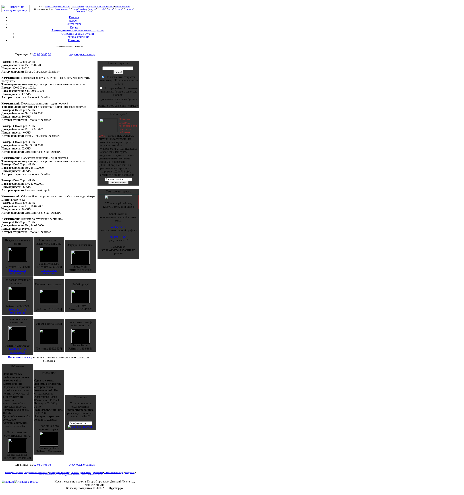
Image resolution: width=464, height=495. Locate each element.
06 (49, 54)
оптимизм (129, 9)
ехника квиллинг (77, 36)
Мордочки (129, 472)
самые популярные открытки (57, 6)
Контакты (74, 40)
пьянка (75, 9)
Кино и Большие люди (113, 472)
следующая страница (82, 54)
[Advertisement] (232, 491)
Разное (85, 475)
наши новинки (78, 6)
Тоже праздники (64, 475)
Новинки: (93, 475)
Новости (74, 20)
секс (90, 11)
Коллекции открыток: (14, 472)
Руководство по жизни (59, 472)
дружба (101, 9)
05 (45, 54)
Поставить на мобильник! (17, 272)
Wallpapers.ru (118, 227)
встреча (92, 9)
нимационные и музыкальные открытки (77, 30)
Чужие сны (98, 472)
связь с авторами (122, 6)
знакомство (81, 11)
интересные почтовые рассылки (100, 6)
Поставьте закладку (20, 357)
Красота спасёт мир (46, 475)
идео (74, 27)
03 (38, 54)
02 (35, 54)
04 (42, 54)
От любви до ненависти (81, 472)
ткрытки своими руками (77, 33)
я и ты (110, 9)
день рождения (62, 9)
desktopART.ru (118, 236)
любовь (83, 9)
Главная (74, 17)
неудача (118, 9)
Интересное (74, 23)
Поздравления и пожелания (35, 472)
